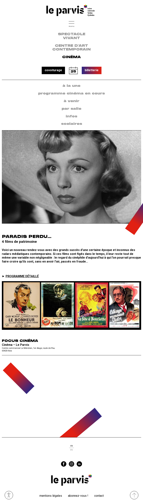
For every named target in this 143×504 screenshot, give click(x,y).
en (71, 450)
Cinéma (71, 57)
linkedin (79, 464)
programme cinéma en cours (71, 93)
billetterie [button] (91, 70)
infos (71, 116)
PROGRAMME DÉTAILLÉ (22, 276)
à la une (71, 85)
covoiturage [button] (53, 70)
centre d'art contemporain (71, 47)
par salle (71, 108)
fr (71, 446)
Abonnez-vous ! (78, 495)
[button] (71, 23)
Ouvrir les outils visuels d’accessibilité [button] (9, 495)
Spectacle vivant (71, 36)
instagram (71, 464)
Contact (99, 495)
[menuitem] (71, 86)
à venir (71, 101)
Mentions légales (50, 495)
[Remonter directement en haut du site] (134, 495)
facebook (63, 464)
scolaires (71, 123)
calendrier (73, 70)
